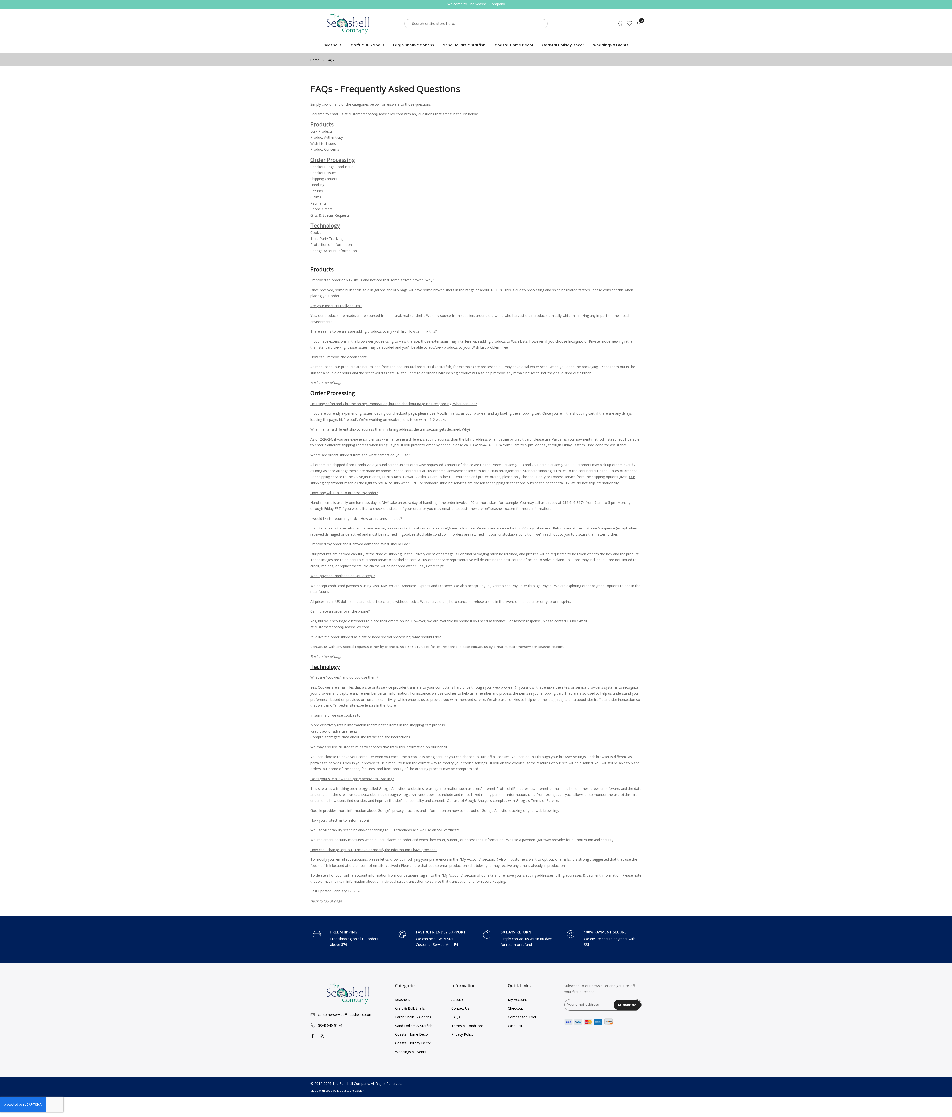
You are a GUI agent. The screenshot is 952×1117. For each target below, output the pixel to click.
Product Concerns (324, 149)
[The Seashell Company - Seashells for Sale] (349, 23)
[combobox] (476, 23)
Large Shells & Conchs (413, 1017)
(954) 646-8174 (330, 1025)
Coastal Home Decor (412, 1034)
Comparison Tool (522, 1017)
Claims (315, 197)
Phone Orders (321, 209)
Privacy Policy (462, 1034)
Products (322, 124)
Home (315, 60)
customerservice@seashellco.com (376, 114)
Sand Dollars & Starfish (413, 1025)
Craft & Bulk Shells (410, 1008)
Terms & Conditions (467, 1025)
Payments (318, 203)
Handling (317, 184)
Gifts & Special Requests (330, 215)
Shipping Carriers (323, 178)
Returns (316, 191)
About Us (458, 999)
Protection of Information (331, 244)
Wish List (515, 1025)
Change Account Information (333, 250)
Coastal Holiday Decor (413, 1043)
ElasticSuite (37, 1114)
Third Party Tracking (326, 238)
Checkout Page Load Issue (331, 166)
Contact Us (460, 1008)
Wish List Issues (323, 143)
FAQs (455, 1017)
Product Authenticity (326, 137)
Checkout (515, 1008)
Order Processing (332, 159)
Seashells (402, 999)
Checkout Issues (323, 172)
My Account (517, 999)
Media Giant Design (350, 1090)
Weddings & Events (410, 1051)
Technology (325, 225)
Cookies (316, 232)
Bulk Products (321, 131)
